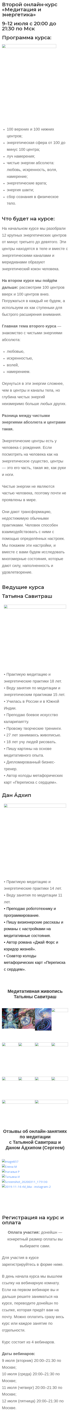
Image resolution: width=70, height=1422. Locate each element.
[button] (35, 1191)
